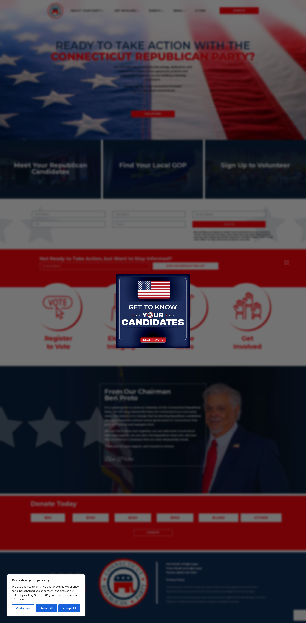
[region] (46, 595)
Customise (23, 608)
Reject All (46, 608)
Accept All (69, 608)
